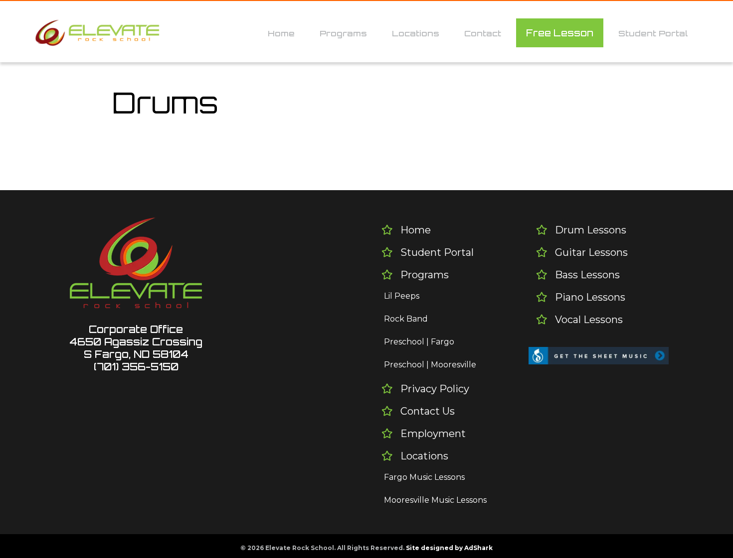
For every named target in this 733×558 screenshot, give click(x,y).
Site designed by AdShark (449, 548)
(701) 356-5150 (136, 366)
